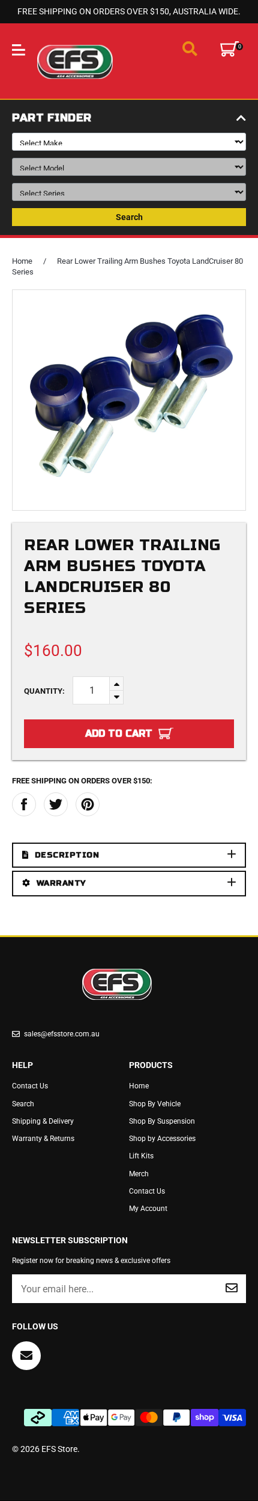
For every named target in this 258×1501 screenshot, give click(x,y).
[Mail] (26, 1355)
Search (129, 217)
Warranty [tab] (61, 883)
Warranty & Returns (43, 1138)
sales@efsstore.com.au (62, 1034)
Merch (139, 1174)
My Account (148, 1208)
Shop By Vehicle (155, 1104)
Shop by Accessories (162, 1138)
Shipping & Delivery (43, 1121)
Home (22, 261)
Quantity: (44, 691)
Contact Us (30, 1086)
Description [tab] (67, 855)
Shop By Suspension (162, 1121)
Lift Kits (141, 1156)
